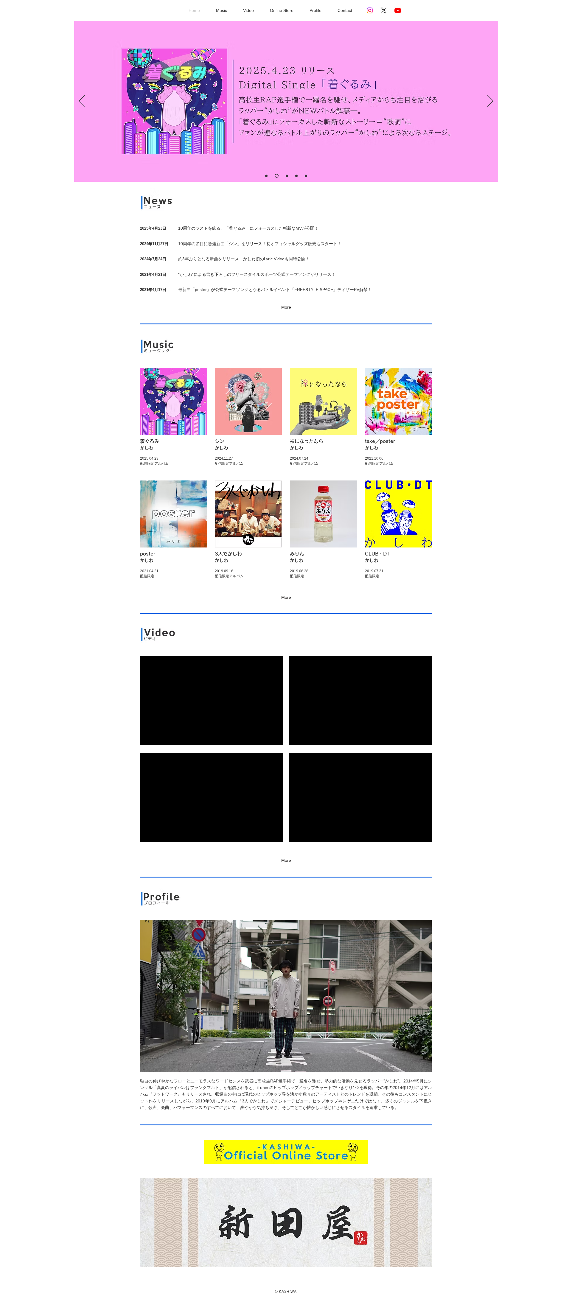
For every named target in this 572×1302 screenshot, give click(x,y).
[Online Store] (286, 176)
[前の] (82, 101)
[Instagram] (370, 10)
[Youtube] (398, 10)
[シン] (296, 176)
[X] (384, 10)
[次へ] (490, 101)
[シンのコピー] (276, 176)
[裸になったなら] (306, 176)
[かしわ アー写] (266, 176)
